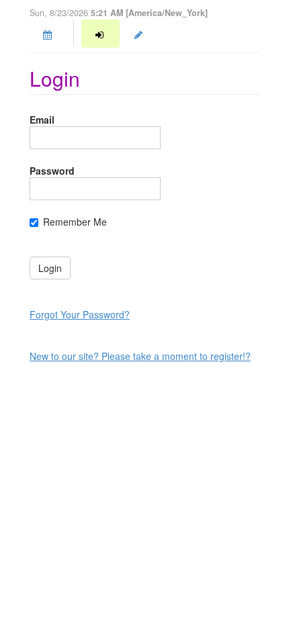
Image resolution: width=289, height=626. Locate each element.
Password (52, 170)
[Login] (100, 33)
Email (42, 119)
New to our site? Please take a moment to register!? (140, 356)
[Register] (140, 33)
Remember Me (75, 221)
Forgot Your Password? (80, 314)
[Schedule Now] (48, 33)
